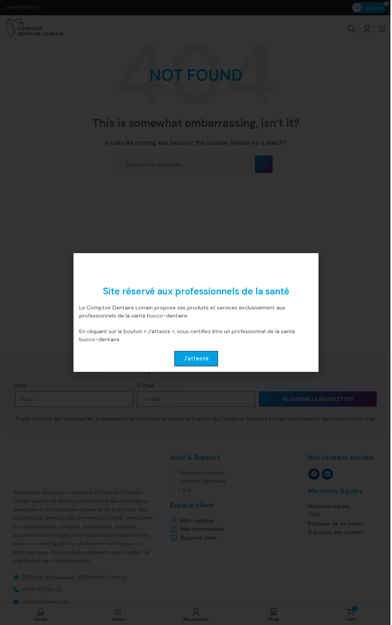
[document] (196, 312)
